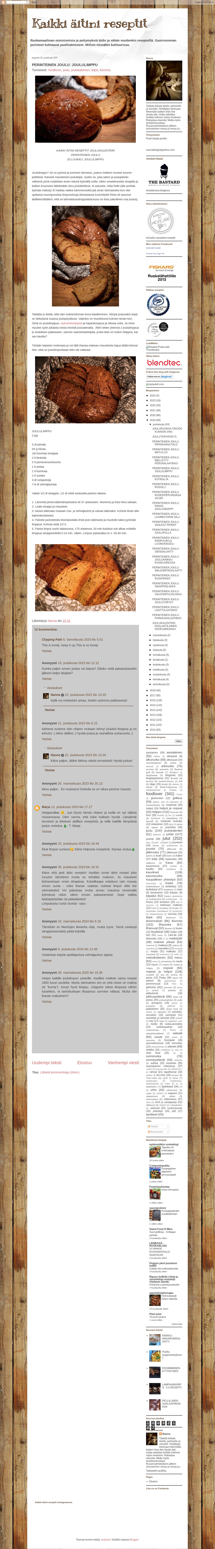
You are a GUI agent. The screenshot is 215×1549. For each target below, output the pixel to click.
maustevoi (165, 954)
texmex (175, 1075)
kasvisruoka (154, 876)
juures (156, 845)
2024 (153, 395)
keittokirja (171, 886)
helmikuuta (159, 679)
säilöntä (174, 1069)
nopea (166, 964)
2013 (153, 715)
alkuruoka (152, 759)
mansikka (163, 948)
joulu (66, 70)
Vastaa (46, 651)
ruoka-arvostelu (173, 1024)
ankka (173, 763)
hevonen (174, 812)
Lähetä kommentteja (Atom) (59, 1072)
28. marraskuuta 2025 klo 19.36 (80, 972)
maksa (175, 945)
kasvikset (152, 872)
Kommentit (156, 1132)
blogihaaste (152, 775)
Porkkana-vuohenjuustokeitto (164, 1284)
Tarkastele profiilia (156, 1470)
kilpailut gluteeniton (173, 896)
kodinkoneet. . (172, 899)
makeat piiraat (164, 942)
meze (154, 961)
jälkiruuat (172, 852)
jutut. (148, 842)
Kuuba (175, 908)
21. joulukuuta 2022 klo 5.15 (77, 723)
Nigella (154, 964)
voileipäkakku (176, 1105)
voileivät (154, 1108)
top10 (165, 1078)
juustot (150, 848)
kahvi (169, 855)
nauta (179, 961)
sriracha (178, 1060)
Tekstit (154, 1126)
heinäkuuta (159, 655)
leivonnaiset (154, 921)
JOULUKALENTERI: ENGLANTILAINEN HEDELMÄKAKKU (164, 626)
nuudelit (150, 975)
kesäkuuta (159, 659)
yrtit (174, 1111)
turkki (167, 1084)
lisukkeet (157, 931)
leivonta (105, 70)
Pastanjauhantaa (159, 1186)
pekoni (150, 980)
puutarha (150, 1006)
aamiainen (152, 752)
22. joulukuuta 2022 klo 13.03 (85, 694)
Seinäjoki (169, 1040)
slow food (153, 1053)
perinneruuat (153, 983)
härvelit (149, 821)
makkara (163, 945)
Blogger (134, 1539)
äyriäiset (151, 1114)
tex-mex (160, 1075)
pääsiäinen (152, 1008)
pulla (180, 1000)
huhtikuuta (159, 669)
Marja (46, 807)
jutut (166, 838)
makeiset (150, 945)
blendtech (174, 772)
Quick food (172, 1009)
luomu (160, 935)
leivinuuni (170, 917)
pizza (175, 997)
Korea (149, 902)
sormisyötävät (155, 1059)
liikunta (168, 928)
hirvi (148, 815)
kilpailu (174, 892)
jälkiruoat (171, 849)
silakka (150, 1049)
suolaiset (171, 1063)
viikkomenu (170, 1099)
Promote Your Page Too (155, 254)
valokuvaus (171, 1090)
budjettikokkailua (166, 781)
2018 (153, 690)
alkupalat (172, 756)
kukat (153, 908)
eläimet (175, 784)
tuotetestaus (151, 1081)
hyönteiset (155, 818)
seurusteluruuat (154, 1043)
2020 (153, 415)
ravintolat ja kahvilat (157, 1018)
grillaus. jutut (159, 802)
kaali (158, 855)
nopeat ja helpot (159, 971)
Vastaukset (54, 688)
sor (174, 1053)
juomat (150, 839)
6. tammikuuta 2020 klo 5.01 (83, 639)
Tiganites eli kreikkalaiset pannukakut (167, 1150)
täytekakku (151, 1086)
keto (180, 889)
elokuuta (158, 650)
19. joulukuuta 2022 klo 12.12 (78, 663)
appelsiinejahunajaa (161, 1293)
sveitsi (149, 1069)
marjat (154, 951)
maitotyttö (175, 938)
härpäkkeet (172, 818)
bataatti (159, 772)
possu (149, 1000)
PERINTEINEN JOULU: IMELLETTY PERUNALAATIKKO (165, 460)
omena (174, 975)
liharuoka (165, 924)
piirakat (155, 990)
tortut (175, 1078)
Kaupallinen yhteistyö (161, 879)
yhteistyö (158, 1111)
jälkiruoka (152, 852)
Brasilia (174, 778)
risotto (154, 1024)
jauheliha (170, 827)
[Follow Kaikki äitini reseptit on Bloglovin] (159, 378)
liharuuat (152, 928)
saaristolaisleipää (71, 323)
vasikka (159, 1093)
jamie (179, 824)
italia (171, 824)
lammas (172, 914)
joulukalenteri (80, 70)
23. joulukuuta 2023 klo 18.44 (78, 843)
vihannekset (152, 1099)
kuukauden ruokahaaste (157, 911)
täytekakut (167, 1086)
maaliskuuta (160, 674)
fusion (179, 794)
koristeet (164, 902)
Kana (169, 862)
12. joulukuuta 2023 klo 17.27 (71, 807)
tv (177, 1084)
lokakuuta (158, 640)
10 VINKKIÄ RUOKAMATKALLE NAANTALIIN (159, 1251)
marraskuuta (160, 635)
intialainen (157, 824)
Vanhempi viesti (123, 1062)
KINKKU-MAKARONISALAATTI (171, 1338)
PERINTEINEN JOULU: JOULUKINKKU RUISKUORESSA (165, 559)
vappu (149, 1093)
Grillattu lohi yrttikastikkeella (163, 1268)
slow (177, 1050)
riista (161, 1021)
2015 (153, 705)
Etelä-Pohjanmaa (168, 787)
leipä (94, 70)
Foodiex (173, 790)
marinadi (178, 948)
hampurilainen (153, 805)
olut (162, 975)
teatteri (149, 1075)
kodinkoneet (155, 899)
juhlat (170, 834)
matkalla (171, 951)
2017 (153, 695)
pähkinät (171, 1006)
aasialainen (174, 752)
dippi (152, 784)
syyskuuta (159, 645)
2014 (153, 710)
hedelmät (171, 805)
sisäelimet (165, 1050)
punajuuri (157, 1003)
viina (148, 1102)
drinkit (165, 784)
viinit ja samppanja (166, 1102)
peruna (151, 987)
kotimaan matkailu (171, 905)
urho (153, 1090)
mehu (176, 954)
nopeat (168, 968)
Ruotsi (173, 1030)
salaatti (158, 1037)
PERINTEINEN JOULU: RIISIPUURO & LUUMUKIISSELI (165, 540)
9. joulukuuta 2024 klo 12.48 (77, 949)
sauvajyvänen (157, 1208)
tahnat (153, 1072)
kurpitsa (164, 908)
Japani (154, 827)
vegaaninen (152, 1096)
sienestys (177, 1043)
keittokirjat (151, 889)
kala (154, 859)
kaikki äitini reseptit (153, 248)
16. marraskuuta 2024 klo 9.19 (79, 921)
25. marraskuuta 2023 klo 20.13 (80, 783)
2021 (153, 410)
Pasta (162, 977)
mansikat (150, 948)
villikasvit (150, 1105)
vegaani (172, 1093)
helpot (149, 808)
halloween (174, 802)
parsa (149, 977)
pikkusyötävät (155, 996)
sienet (172, 1046)
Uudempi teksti (46, 1062)
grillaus (177, 798)
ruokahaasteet (164, 1027)
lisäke (173, 932)
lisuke (179, 928)
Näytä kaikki (177, 1324)
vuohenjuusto (174, 1108)
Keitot (169, 883)
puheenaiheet (166, 1000)
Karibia (173, 866)
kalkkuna (150, 863)
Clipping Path (52, 639)
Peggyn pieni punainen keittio (163, 1264)
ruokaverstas (152, 1030)
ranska (149, 1012)
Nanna (53, 621)
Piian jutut (155, 1314)
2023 (153, 400)
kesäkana (168, 889)
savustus (150, 1040)
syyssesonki (161, 1069)
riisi (151, 1021)
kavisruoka (151, 883)
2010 (153, 729)
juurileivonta (172, 845)
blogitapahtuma (154, 778)
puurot (174, 1003)
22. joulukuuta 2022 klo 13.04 (85, 755)
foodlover (54, 70)
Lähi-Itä (172, 935)
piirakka (172, 990)
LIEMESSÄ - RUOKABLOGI (158, 1244)
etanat (149, 787)
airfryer (157, 756)
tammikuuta (159, 684)
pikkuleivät (152, 993)
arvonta (150, 769)
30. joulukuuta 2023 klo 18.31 (78, 867)
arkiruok (149, 766)
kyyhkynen (177, 911)
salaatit (177, 1033)
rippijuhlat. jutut (175, 1021)
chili (180, 781)
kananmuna (152, 866)
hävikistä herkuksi (171, 821)
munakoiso (166, 961)
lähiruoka (151, 938)
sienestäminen (157, 1047)
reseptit (178, 1018)
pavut (175, 978)
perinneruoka (170, 981)
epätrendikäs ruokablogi (163, 1144)
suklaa (154, 1063)
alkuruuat (172, 759)
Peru (174, 984)
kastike (150, 869)
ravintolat (170, 1015)
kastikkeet (171, 869)
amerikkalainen (153, 763)
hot (169, 815)
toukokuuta (159, 664)
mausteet (150, 954)
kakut (179, 855)
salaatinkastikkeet (155, 1033)
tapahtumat (170, 1072)
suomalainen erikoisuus (160, 1066)
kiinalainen (156, 892)
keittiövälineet (153, 886)
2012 (153, 719)
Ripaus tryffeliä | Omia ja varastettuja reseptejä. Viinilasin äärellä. (163, 1279)
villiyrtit (162, 1105)
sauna (174, 1037)
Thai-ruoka (151, 1078)
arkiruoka (167, 766)
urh (180, 1087)
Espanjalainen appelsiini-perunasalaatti (168, 1171)
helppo (156, 812)
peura (179, 987)
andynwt (105, 1539)
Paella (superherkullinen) (172, 1354)
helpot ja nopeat (171, 808)
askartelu (164, 769)
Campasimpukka (159, 1165)
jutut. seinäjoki (161, 842)
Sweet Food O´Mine (161, 1229)
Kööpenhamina (156, 914)
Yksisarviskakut (157, 1317)
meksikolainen (156, 957)
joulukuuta (159, 424)
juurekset (177, 842)
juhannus (157, 834)
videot (172, 1096)
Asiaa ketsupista (169, 1189)
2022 (153, 405)
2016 (153, 700)
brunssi (149, 781)
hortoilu (160, 815)
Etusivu (84, 1062)
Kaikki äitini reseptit (89, 23)
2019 (153, 420)
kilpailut (151, 896)
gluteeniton (157, 798)
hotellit (179, 815)
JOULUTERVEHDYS (164, 436)
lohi (148, 935)
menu (178, 957)
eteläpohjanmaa (153, 790)
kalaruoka (171, 859)
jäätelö (149, 856)
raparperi (161, 1012)
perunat (168, 987)
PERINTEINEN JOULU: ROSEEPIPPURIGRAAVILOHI (166, 495)
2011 (153, 725)
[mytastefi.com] (155, 384)
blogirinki (170, 775)
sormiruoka (153, 1056)
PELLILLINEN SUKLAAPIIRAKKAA (171, 1403)
